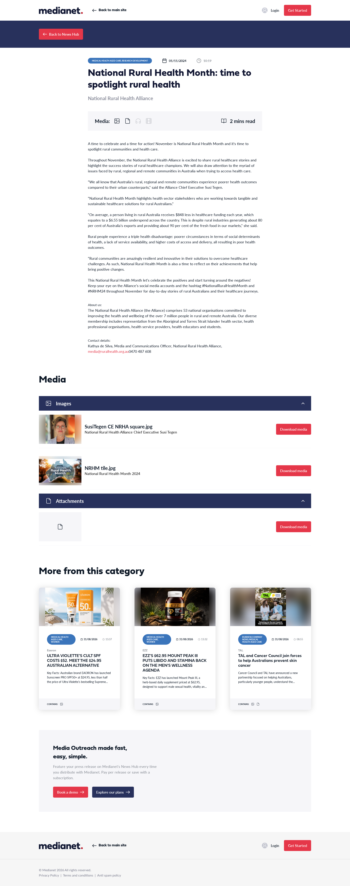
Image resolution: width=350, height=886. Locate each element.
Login (275, 10)
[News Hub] (61, 10)
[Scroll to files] (127, 121)
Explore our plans (110, 792)
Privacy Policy (49, 875)
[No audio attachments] (138, 121)
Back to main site (112, 10)
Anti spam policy (109, 875)
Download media (293, 429)
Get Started (297, 10)
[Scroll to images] (117, 121)
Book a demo (67, 792)
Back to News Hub (64, 34)
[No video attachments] (148, 121)
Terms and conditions (78, 875)
